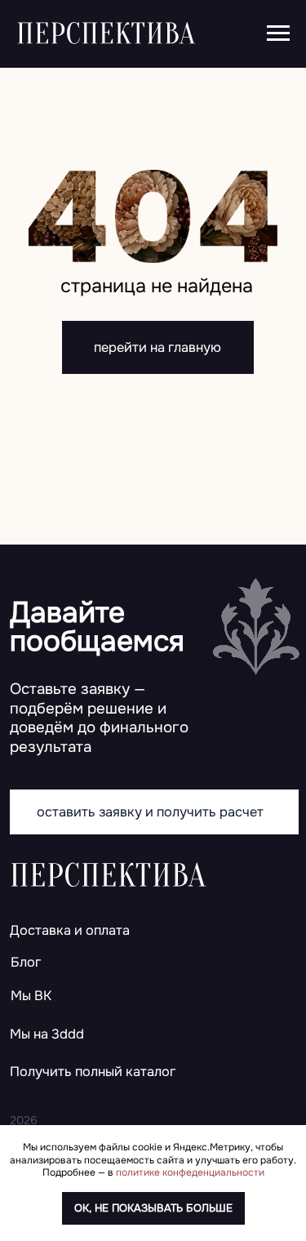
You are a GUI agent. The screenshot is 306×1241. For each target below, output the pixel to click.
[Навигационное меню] (278, 33)
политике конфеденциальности (190, 1172)
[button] (135, 1073)
